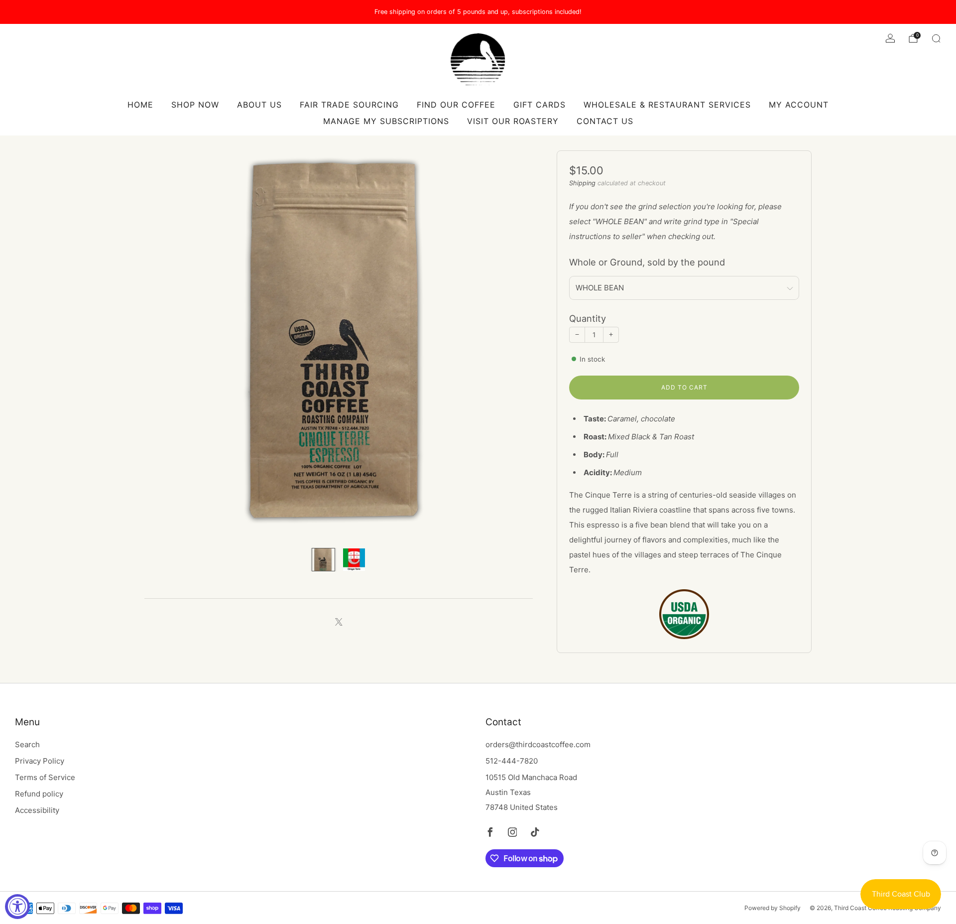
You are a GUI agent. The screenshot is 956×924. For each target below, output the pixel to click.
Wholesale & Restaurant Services (667, 105)
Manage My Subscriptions (386, 121)
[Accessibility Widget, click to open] (17, 906)
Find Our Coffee (456, 105)
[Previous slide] (163, 344)
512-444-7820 (511, 761)
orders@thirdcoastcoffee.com (538, 744)
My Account (799, 105)
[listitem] (478, 12)
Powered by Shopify (772, 908)
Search (27, 744)
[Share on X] (339, 622)
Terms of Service (45, 777)
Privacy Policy (39, 761)
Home (140, 105)
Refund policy (39, 793)
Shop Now (195, 105)
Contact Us (605, 121)
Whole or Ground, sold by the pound (647, 262)
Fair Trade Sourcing (349, 105)
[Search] (936, 38)
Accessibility (37, 810)
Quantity (587, 318)
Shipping (582, 183)
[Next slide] (513, 344)
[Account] (890, 38)
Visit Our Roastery (513, 121)
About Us (259, 105)
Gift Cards (539, 105)
